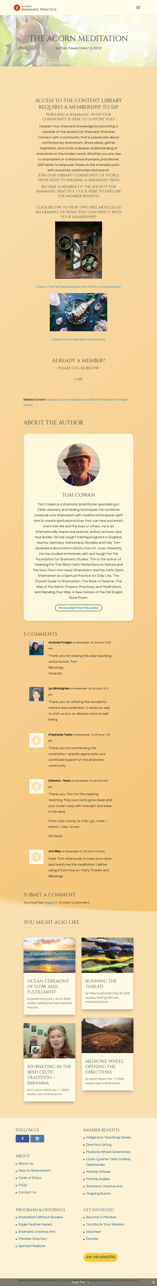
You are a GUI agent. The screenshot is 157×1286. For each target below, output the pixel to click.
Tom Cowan (69, 48)
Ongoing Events (98, 1193)
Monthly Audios (98, 1179)
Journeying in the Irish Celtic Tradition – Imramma (49, 1075)
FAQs (22, 1185)
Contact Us (27, 1192)
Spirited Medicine (31, 1246)
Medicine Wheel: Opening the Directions (104, 1067)
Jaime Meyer (97, 1079)
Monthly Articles (98, 1172)
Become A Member (101, 1217)
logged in (51, 902)
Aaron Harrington (42, 999)
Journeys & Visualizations (73, 399)
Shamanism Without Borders (40, 1217)
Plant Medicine (100, 399)
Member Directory (32, 1239)
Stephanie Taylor (60, 734)
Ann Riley (54, 851)
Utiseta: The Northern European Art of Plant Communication (78, 286)
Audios (51, 399)
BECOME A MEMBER (59, 186)
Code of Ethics (30, 1178)
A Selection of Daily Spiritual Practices (78, 339)
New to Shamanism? (34, 1170)
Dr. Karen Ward (40, 1090)
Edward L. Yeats (59, 780)
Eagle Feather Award (35, 1224)
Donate (92, 1239)
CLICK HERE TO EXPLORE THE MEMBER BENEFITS (89, 194)
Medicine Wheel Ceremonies (108, 1152)
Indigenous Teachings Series (108, 1137)
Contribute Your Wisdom (105, 1224)
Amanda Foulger (60, 642)
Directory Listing (98, 1144)
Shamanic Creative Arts (104, 1186)
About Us (25, 1163)
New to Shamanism (49, 1094)
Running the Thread (101, 984)
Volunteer (93, 1231)
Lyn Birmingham (59, 688)
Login (78, 379)
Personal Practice (96, 1002)
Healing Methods (48, 1003)
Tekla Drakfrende (100, 993)
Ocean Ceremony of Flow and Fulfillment (48, 986)
